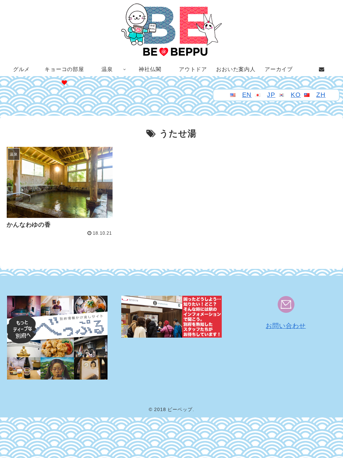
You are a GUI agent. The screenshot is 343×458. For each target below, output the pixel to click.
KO (296, 94)
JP (271, 94)
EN (247, 94)
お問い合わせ (286, 325)
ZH (321, 94)
